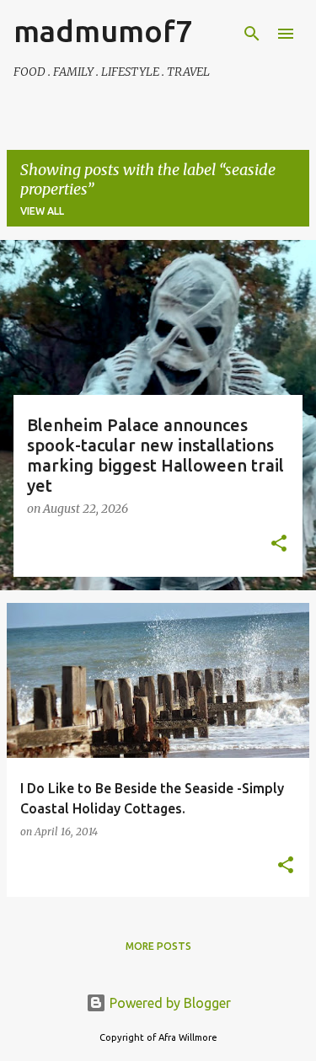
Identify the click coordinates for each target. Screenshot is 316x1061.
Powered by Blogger (168, 1002)
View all (42, 210)
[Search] (252, 33)
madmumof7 (102, 30)
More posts (158, 946)
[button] (279, 545)
